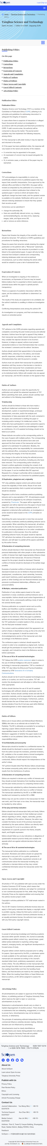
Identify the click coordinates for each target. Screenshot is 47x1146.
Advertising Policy (10, 91)
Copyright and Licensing (10, 1094)
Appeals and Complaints (13, 74)
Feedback (5, 1130)
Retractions (8, 67)
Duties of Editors (10, 81)
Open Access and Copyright (14, 84)
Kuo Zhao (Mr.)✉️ (25, 1112)
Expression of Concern (12, 71)
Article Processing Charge (11, 1098)
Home (6, 14)
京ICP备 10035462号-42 (12, 1144)
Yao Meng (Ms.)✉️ (25, 1106)
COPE (28, 111)
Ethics (4, 1091)
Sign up (44, 2)
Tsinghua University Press (11, 1076)
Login (39, 2)
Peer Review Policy (8, 1087)
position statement (24, 660)
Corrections (8, 64)
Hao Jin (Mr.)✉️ (24, 1118)
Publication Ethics (10, 61)
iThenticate (15, 502)
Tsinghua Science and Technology (22, 22)
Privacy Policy (7, 1084)
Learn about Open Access (11, 1072)
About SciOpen (7, 1069)
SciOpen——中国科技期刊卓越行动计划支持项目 (18, 1134)
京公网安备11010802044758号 (33, 1144)
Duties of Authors (10, 77)
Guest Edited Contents (12, 87)
